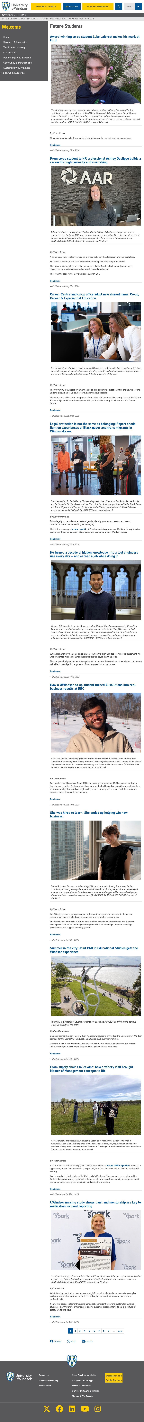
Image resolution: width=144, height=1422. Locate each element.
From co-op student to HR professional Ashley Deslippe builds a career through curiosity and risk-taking (95, 160)
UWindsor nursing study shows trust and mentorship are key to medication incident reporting (95, 1204)
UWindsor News (14, 15)
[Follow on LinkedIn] (72, 1410)
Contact (89, 18)
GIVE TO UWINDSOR (97, 6)
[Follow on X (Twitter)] (46, 1410)
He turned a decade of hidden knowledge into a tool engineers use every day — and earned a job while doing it (94, 554)
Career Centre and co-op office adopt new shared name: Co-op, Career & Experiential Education (94, 296)
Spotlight (43, 18)
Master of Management (117, 1165)
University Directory (48, 1380)
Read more (55, 144)
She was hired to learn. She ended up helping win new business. (89, 814)
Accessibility (45, 1385)
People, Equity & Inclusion (17, 57)
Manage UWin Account (82, 1396)
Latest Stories (10, 18)
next (120, 1330)
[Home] (15, 6)
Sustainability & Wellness (16, 67)
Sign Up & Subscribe (14, 73)
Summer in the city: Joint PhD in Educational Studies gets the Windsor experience (94, 950)
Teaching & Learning (14, 47)
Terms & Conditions (81, 1385)
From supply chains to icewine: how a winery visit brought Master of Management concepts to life (91, 1069)
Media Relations (58, 18)
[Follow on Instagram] (98, 1410)
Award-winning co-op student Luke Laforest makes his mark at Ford (95, 38)
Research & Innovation (15, 42)
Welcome (11, 27)
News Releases (27, 18)
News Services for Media (84, 1375)
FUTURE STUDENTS (46, 6)
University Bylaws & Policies (85, 1390)
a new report (78, 528)
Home (6, 37)
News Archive (76, 18)
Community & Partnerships (17, 62)
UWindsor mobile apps (82, 1380)
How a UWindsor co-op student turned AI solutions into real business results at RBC (92, 687)
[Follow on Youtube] (85, 1410)
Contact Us (44, 1375)
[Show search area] (118, 6)
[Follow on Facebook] (59, 1410)
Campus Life (9, 52)
